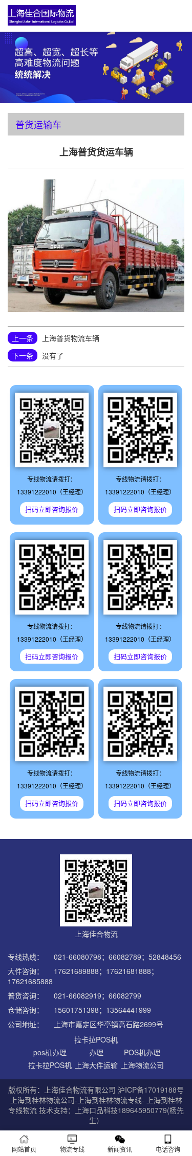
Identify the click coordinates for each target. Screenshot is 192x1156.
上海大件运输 (96, 1065)
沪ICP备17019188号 (151, 1089)
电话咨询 (168, 1149)
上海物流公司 (142, 1065)
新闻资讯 (120, 1149)
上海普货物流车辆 (70, 338)
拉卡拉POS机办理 (96, 1045)
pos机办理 (50, 1052)
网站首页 (24, 1149)
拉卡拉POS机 (50, 1065)
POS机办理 (142, 1052)
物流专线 (72, 1149)
